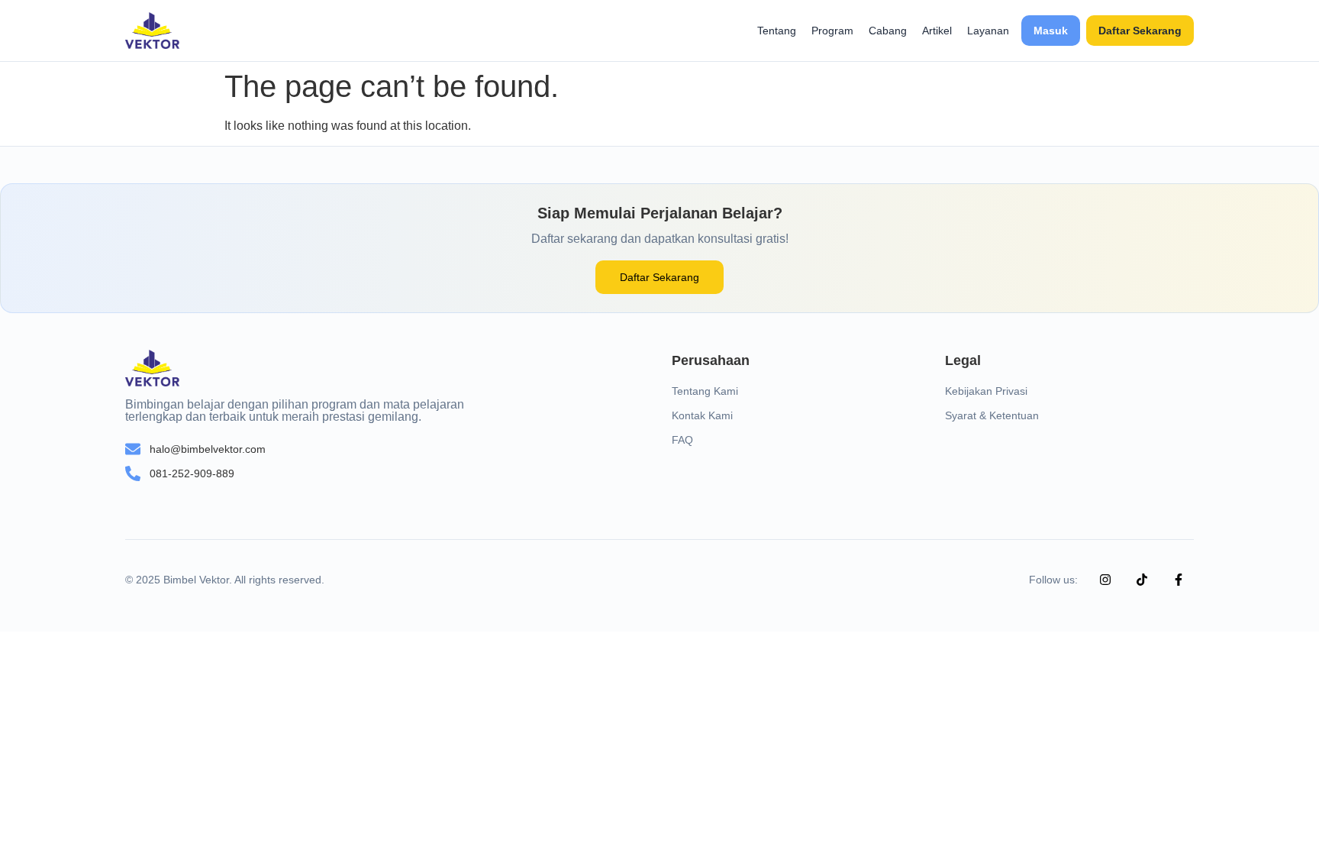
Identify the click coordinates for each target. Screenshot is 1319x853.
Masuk (1051, 30)
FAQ (682, 440)
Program (832, 30)
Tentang (776, 30)
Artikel (937, 30)
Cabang (888, 30)
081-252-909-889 (192, 473)
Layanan (988, 30)
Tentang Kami (705, 391)
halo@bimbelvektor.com (208, 449)
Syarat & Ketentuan (992, 415)
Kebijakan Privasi (986, 391)
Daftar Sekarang (1140, 30)
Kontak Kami (702, 415)
